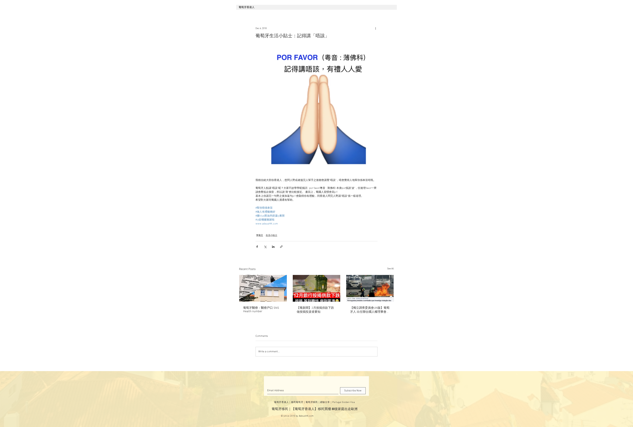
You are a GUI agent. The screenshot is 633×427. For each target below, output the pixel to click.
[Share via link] (281, 246)
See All (390, 268)
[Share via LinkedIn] (273, 246)
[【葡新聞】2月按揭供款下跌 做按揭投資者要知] (316, 288)
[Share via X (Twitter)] (265, 246)
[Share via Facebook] (257, 246)
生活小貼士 (271, 235)
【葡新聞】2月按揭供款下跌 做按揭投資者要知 (315, 310)
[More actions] (375, 28)
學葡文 (259, 235)
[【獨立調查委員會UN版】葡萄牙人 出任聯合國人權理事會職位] (370, 288)
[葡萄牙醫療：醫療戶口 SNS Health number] (263, 288)
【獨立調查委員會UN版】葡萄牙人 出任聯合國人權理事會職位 (370, 310)
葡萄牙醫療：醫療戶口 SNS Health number (261, 309)
